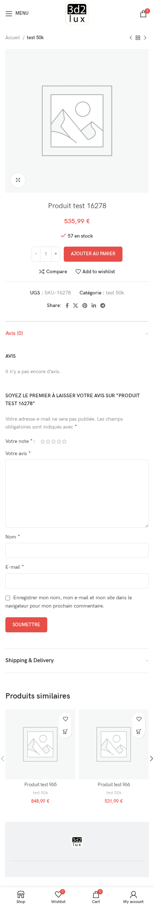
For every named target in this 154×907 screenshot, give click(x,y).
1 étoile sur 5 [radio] (42, 441)
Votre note (19, 441)
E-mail (14, 567)
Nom (12, 536)
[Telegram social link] (102, 305)
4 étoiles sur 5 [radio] (59, 441)
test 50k (35, 38)
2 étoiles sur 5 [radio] (48, 441)
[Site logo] (77, 13)
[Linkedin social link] (94, 305)
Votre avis (18, 453)
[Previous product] (130, 38)
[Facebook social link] (67, 305)
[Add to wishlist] (65, 719)
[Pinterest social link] (85, 305)
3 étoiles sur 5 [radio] (53, 441)
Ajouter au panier (93, 254)
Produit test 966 (114, 785)
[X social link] (75, 305)
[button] (65, 731)
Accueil (13, 38)
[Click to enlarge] (18, 180)
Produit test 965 (40, 785)
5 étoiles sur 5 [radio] (64, 441)
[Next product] (145, 38)
